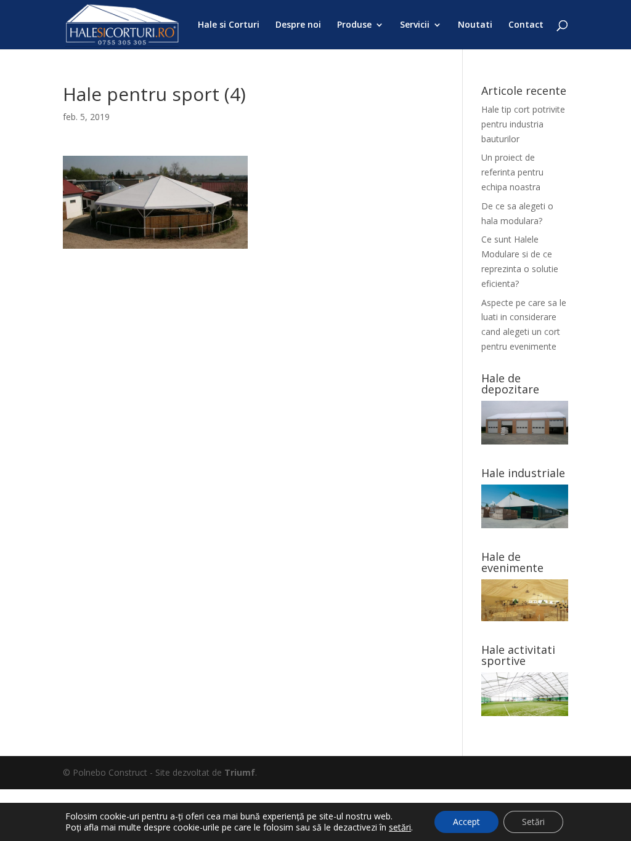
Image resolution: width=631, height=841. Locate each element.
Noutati (475, 25)
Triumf (239, 772)
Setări (533, 821)
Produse (354, 25)
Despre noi (298, 25)
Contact (525, 25)
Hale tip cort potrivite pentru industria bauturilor (523, 124)
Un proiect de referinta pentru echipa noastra (512, 172)
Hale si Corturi (228, 25)
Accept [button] (466, 821)
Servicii (414, 25)
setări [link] (400, 827)
